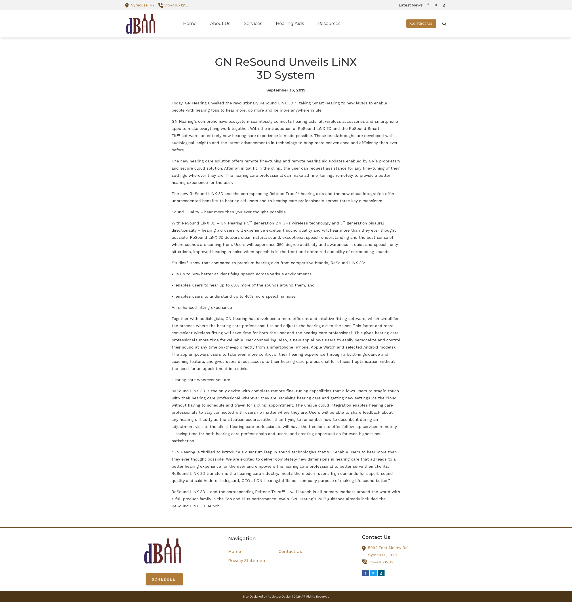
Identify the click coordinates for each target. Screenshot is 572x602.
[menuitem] (409, 5)
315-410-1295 (176, 5)
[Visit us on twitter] (436, 5)
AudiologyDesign (279, 596)
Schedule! (164, 579)
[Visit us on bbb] (444, 5)
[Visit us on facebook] (428, 5)
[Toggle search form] (444, 24)
